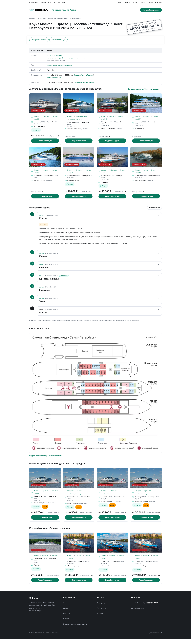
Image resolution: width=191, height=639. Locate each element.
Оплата (100, 613)
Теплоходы (101, 608)
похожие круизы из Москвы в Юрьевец (59, 65)
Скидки (36, 130)
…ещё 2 (146, 494)
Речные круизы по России (64, 10)
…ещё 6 (70, 558)
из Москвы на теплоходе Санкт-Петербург (64, 18)
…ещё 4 (70, 173)
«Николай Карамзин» (108, 128)
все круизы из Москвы (54, 77)
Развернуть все (154, 208)
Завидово (55, 491)
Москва (36, 116)
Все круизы (101, 603)
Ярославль (148, 491)
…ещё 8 (36, 119)
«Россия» (104, 566)
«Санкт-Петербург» (54, 55)
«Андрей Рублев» (39, 180)
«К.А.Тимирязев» (39, 126)
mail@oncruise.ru (124, 2)
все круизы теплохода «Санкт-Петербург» (60, 58)
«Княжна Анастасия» (74, 129)
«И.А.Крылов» (139, 128)
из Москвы (42, 18)
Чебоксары (45, 116)
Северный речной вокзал (83, 75)
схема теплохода (81, 58)
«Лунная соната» (73, 180)
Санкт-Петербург (81, 116)
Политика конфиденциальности (75, 624)
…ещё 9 (103, 558)
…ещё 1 (80, 494)
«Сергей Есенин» (140, 180)
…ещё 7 (36, 173)
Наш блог (61, 2)
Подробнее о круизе (45, 141)
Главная (32, 18)
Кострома (79, 170)
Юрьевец (45, 491)
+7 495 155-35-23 (139, 2)
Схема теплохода (58, 40)
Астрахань (146, 116)
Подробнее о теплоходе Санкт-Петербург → (46, 456)
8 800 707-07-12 (155, 2)
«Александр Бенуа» (73, 566)
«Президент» (38, 565)
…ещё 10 (79, 119)
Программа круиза (39, 40)
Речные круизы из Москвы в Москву (143, 89)
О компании (33, 2)
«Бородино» (105, 182)
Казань (111, 116)
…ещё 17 (138, 119)
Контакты (51, 2)
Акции (43, 2)
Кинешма (45, 170)
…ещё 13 (104, 119)
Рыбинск (80, 491)
